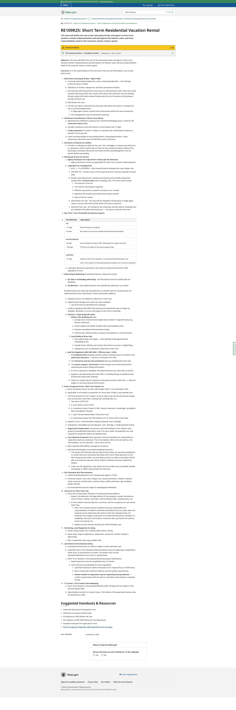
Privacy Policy (93, 682)
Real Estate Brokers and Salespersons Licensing (107, 18)
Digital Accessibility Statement (73, 682)
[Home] (62, 18)
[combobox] (149, 12)
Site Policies (105, 682)
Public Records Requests (123, 682)
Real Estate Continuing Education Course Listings (140, 18)
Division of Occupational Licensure (75, 18)
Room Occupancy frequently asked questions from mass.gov (87, 627)
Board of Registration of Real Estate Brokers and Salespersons (117, 23)
